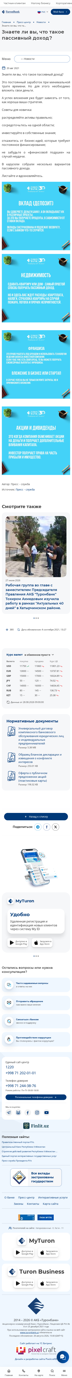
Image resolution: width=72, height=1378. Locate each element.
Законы (18, 1203)
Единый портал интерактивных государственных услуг (29, 1156)
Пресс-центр (24, 22)
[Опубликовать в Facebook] (46, 827)
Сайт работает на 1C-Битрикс (36, 1343)
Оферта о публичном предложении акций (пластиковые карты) (32, 776)
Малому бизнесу (40, 3)
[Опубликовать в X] (55, 827)
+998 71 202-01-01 (21, 1072)
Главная (6, 22)
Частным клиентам (14, 3)
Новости (41, 22)
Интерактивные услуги (53, 1197)
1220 (10, 1066)
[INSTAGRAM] (37, 1112)
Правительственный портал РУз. (18, 1142)
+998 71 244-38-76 (21, 1085)
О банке (9, 1197)
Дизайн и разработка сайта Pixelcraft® (36, 1359)
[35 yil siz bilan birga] (16, 12)
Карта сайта (50, 1203)
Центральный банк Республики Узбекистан (23, 1146)
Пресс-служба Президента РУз (17, 1160)
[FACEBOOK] (27, 1112)
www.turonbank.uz (29, 1332)
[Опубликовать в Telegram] (38, 827)
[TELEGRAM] (9, 1112)
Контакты (33, 1203)
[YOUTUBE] (46, 1112)
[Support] (63, 1357)
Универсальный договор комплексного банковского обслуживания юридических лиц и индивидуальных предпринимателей (41, 735)
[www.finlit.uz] (36, 1126)
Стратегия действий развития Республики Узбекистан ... (29, 1151)
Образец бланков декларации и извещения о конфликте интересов (40, 758)
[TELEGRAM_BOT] (18, 1112)
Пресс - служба (25, 489)
